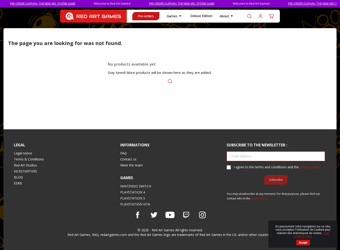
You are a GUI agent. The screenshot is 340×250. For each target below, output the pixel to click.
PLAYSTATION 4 (132, 192)
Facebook (137, 215)
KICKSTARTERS (25, 171)
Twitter (153, 215)
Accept (303, 242)
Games (175, 16)
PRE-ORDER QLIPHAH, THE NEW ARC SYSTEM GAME (38, 4)
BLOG (18, 177)
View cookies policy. (311, 235)
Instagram (202, 215)
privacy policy (310, 167)
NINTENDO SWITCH (135, 186)
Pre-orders (146, 16)
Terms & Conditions (29, 159)
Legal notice (23, 153)
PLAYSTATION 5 (132, 198)
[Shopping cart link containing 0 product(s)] (271, 16)
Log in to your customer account (260, 16)
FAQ (123, 153)
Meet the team (131, 165)
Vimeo (186, 215)
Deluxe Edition (201, 16)
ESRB (18, 183)
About (227, 16)
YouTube (170, 215)
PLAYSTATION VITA (135, 204)
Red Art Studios (25, 165)
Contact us (128, 159)
